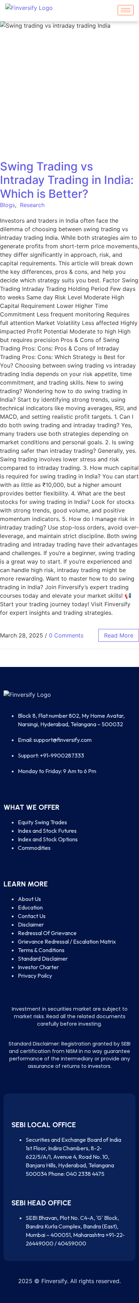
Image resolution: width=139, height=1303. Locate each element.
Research (32, 204)
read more (118, 635)
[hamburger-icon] (126, 10)
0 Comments (66, 635)
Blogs (7, 204)
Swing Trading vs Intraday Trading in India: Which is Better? (67, 180)
